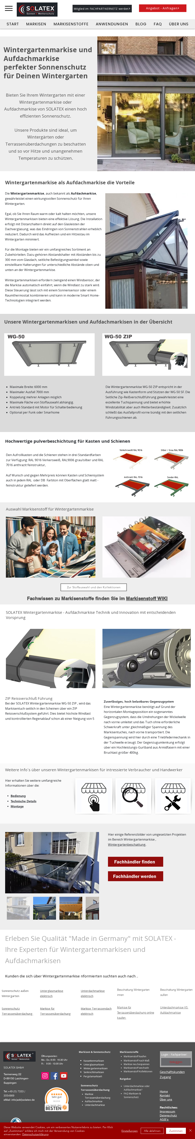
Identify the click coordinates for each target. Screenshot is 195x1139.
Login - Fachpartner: (174, 1054)
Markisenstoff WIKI (147, 598)
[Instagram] (45, 1076)
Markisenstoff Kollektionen (138, 1071)
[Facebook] (54, 1076)
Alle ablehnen (152, 1131)
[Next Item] (92, 862)
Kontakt (165, 1095)
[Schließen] (190, 1130)
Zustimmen (176, 1131)
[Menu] (8, 8)
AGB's (164, 1119)
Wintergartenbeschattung (126, 844)
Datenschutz (168, 1115)
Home (164, 1091)
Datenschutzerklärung (35, 1134)
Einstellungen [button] (129, 1131)
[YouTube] (63, 1076)
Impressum (167, 1111)
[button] (102, 8)
